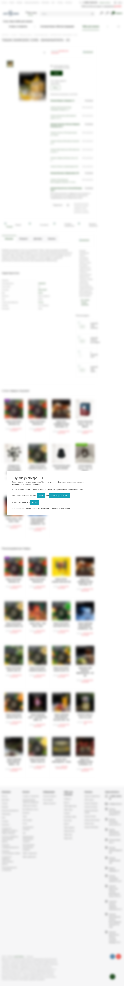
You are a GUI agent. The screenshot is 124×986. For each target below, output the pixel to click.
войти (41, 496)
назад (34, 503)
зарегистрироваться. (59, 496)
